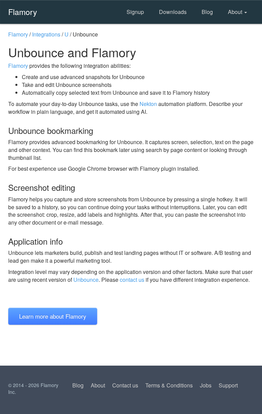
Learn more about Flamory (52, 316)
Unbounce (86, 279)
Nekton (148, 104)
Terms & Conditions (169, 385)
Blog (207, 12)
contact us (132, 279)
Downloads (173, 12)
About (236, 12)
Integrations (46, 34)
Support (228, 385)
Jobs (206, 385)
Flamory (22, 11)
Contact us (125, 385)
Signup (135, 12)
